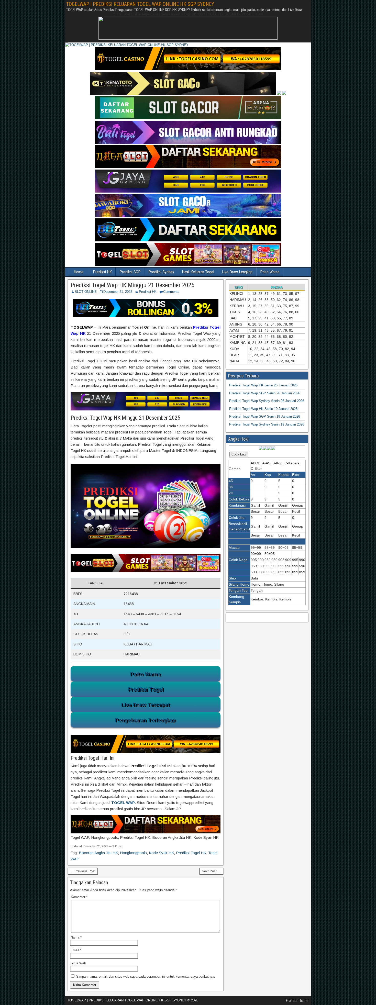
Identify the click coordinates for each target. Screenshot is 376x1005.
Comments (171, 292)
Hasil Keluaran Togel (198, 272)
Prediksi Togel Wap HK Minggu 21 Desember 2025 (132, 285)
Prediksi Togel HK (191, 853)
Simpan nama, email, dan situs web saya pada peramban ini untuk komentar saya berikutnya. (145, 976)
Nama (76, 937)
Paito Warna (269, 272)
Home (78, 272)
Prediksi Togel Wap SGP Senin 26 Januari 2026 (264, 393)
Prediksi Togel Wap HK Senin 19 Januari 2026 (263, 409)
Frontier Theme (297, 1000)
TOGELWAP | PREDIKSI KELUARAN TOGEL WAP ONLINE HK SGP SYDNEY (140, 4)
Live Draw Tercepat (145, 704)
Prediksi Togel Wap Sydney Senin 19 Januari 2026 (266, 424)
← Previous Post (82, 871)
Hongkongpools (133, 853)
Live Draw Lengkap (237, 272)
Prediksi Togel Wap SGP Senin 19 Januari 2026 (264, 416)
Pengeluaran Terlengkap (145, 720)
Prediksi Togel (145, 689)
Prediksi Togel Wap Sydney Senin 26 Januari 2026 (266, 401)
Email (76, 950)
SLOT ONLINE (86, 292)
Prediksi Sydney (161, 272)
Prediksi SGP (130, 272)
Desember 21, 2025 (117, 292)
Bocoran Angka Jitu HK (98, 853)
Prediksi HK (102, 272)
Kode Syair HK (161, 853)
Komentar (79, 897)
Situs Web (78, 963)
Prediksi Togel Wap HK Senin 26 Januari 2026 (263, 385)
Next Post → (211, 871)
